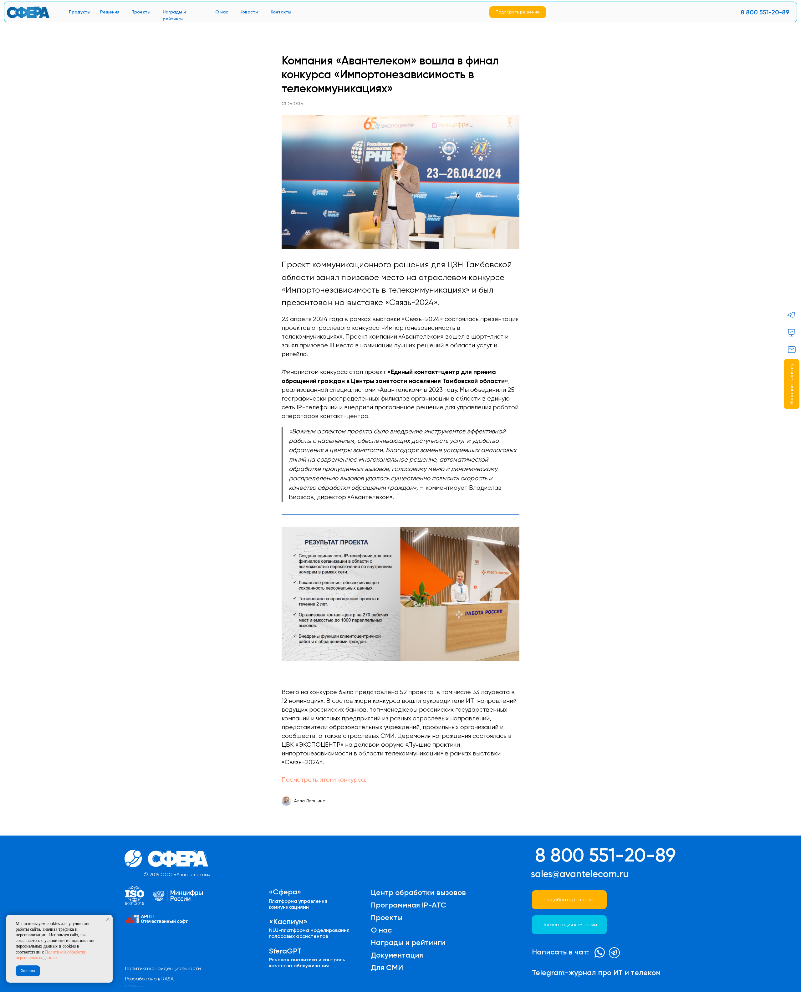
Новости (248, 12)
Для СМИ (387, 967)
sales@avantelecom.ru (580, 874)
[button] (791, 384)
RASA (167, 979)
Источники (134, 986)
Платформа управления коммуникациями (298, 904)
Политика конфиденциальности (163, 968)
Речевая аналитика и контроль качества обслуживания (307, 963)
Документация (397, 954)
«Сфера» (285, 891)
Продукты (79, 12)
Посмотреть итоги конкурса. (324, 779)
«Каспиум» (288, 921)
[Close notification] (108, 919)
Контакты (281, 12)
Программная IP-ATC (408, 904)
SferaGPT (285, 950)
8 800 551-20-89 (765, 12)
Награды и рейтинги (408, 942)
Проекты (141, 12)
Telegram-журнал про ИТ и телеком (596, 972)
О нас (221, 12)
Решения (109, 12)
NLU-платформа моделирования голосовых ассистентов (309, 933)
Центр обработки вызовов (418, 892)
